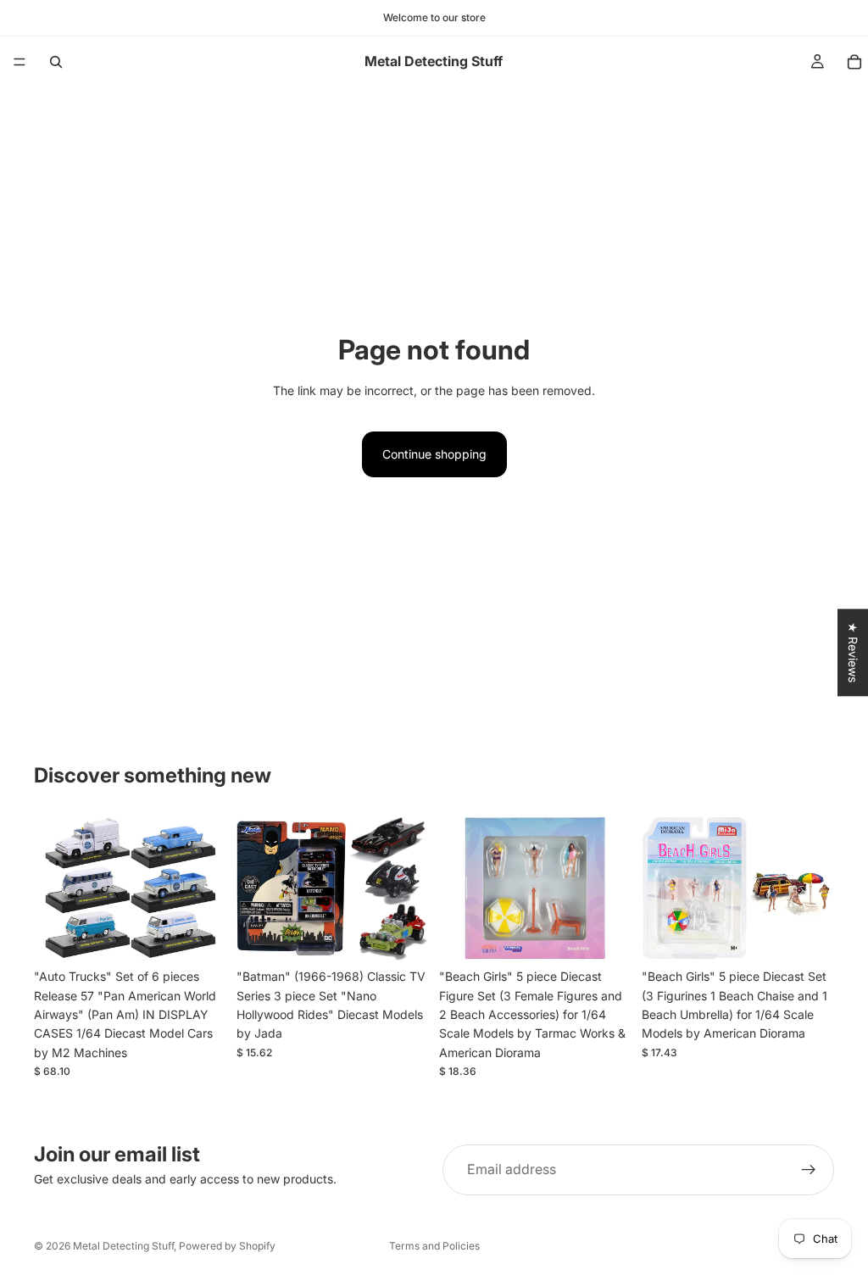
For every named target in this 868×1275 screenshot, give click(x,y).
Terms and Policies (434, 1245)
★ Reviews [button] (853, 652)
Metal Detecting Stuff (123, 1245)
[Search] (56, 62)
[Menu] (19, 61)
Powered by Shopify (227, 1245)
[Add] (200, 934)
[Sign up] (808, 1170)
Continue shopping (434, 454)
